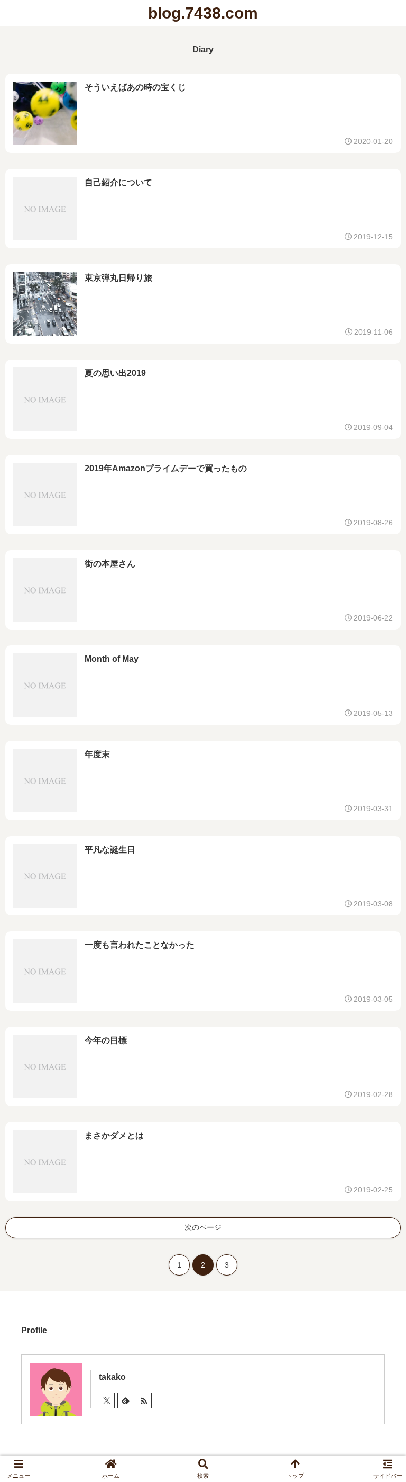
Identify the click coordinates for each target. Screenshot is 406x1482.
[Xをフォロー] (107, 1400)
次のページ (203, 1227)
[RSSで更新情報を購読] (144, 1400)
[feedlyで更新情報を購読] (125, 1400)
